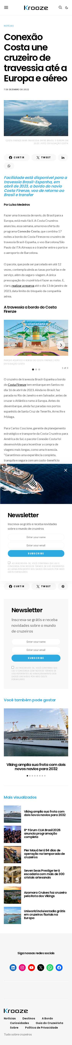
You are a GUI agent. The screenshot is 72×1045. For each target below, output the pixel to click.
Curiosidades (19, 1023)
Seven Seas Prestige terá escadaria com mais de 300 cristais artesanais (44, 874)
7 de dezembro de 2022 (16, 89)
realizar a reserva (23, 285)
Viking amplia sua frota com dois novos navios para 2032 (36, 767)
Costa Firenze (17, 384)
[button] (66, 7)
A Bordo (47, 1018)
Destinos (28, 1018)
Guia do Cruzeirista (49, 1023)
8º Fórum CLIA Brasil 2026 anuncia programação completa (42, 833)
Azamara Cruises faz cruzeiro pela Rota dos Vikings (45, 894)
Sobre (14, 1028)
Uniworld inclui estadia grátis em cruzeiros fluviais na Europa (44, 914)
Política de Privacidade (41, 1028)
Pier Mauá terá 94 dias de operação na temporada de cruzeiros (44, 853)
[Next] (61, 345)
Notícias (9, 25)
